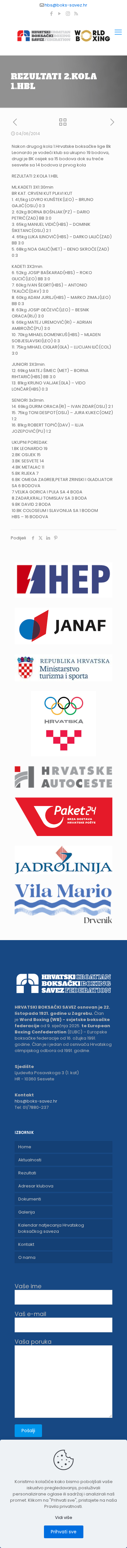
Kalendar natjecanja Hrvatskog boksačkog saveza (51, 1228)
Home (24, 1147)
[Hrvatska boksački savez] (63, 36)
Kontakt (26, 1244)
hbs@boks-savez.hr (66, 5)
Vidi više (63, 1517)
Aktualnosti (29, 1160)
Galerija (26, 1212)
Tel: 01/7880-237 (32, 1107)
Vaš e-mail (30, 1314)
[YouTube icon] (59, 13)
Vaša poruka (33, 1342)
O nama (26, 1257)
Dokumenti (29, 1199)
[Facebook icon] (51, 13)
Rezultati (27, 1173)
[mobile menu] (118, 32)
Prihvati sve (64, 1531)
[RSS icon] (76, 13)
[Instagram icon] (67, 13)
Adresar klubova (35, 1186)
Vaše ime (28, 1286)
